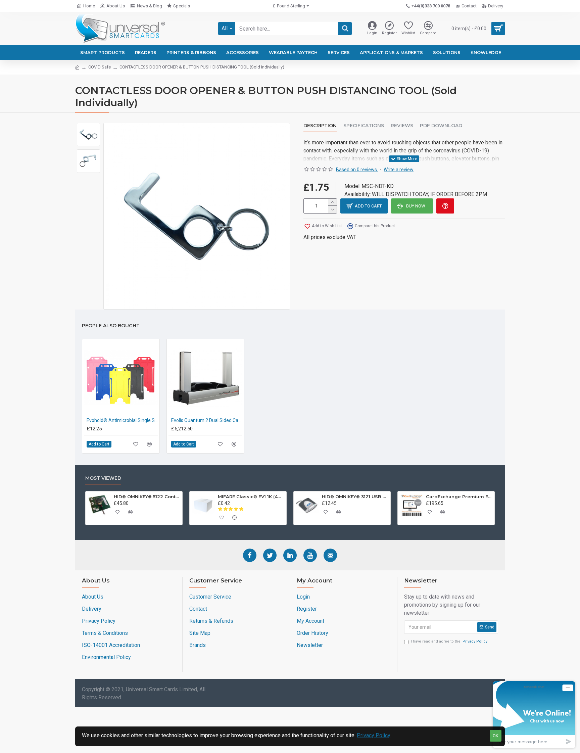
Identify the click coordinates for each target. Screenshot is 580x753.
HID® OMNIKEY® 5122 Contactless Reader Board (147, 496)
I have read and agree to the (449, 641)
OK (495, 735)
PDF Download (441, 126)
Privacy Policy (373, 735)
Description (320, 126)
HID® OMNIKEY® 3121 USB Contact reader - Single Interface (355, 496)
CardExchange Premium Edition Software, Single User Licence (459, 496)
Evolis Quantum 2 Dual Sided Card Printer (206, 420)
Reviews (402, 126)
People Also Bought (111, 326)
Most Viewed (103, 478)
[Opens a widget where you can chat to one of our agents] (534, 714)
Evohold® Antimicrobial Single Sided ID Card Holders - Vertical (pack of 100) (122, 420)
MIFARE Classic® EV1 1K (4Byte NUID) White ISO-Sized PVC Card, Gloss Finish (251, 496)
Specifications (363, 126)
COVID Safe (99, 66)
